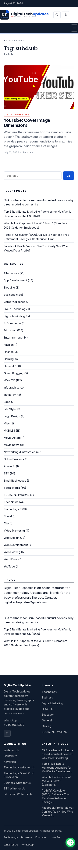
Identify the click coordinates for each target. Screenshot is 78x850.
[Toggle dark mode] (65, 14)
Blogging (9, 287)
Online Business (14, 459)
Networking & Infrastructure (21, 452)
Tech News (11, 502)
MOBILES (9, 430)
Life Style (10, 409)
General (9, 366)
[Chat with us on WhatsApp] (70, 842)
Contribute (10, 756)
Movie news (11, 444)
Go (68, 175)
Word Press (11, 559)
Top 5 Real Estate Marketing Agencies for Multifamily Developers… (57, 767)
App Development (15, 280)
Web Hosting (12, 552)
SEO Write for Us (14, 788)
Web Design (11, 537)
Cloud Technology (15, 309)
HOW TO (9, 380)
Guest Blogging (13, 373)
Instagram (10, 394)
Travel (8, 516)
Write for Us (11, 750)
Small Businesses (15, 480)
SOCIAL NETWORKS (16, 494)
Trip (6, 523)
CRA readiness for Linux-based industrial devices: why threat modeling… (57, 754)
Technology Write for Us (19, 767)
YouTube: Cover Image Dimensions (27, 122)
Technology (11, 509)
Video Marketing (14, 530)
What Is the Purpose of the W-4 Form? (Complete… (56, 781)
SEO (6, 473)
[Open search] (57, 14)
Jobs (7, 401)
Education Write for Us (18, 794)
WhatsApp (27, 844)
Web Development (16, 544)
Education (10, 330)
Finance (9, 351)
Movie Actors (12, 437)
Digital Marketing (17, 115)
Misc (7, 423)
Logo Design (12, 416)
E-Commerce (12, 323)
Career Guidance (14, 301)
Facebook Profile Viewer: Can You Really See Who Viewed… (58, 811)
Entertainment (13, 337)
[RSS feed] (7, 733)
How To (55, 837)
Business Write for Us (17, 782)
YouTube (9, 566)
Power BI (9, 466)
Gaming (9, 359)
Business (9, 294)
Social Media (12, 487)
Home (7, 40)
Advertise (10, 761)
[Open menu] (74, 28)
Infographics (12, 387)
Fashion (9, 344)
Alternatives (11, 273)
